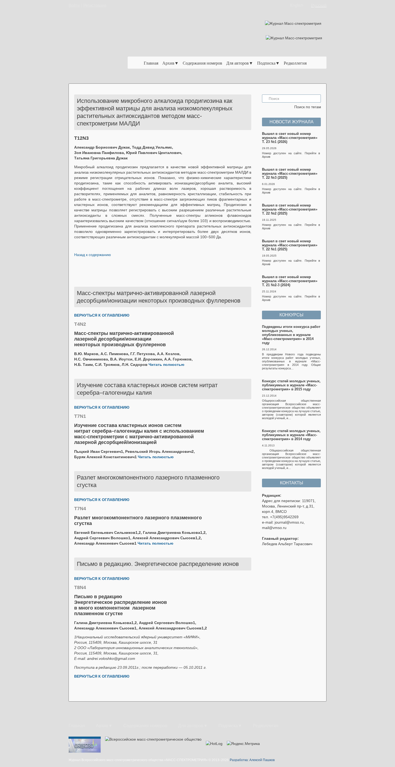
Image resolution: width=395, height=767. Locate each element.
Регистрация (94, 5)
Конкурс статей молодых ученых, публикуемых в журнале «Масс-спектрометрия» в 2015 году (291, 385)
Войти (74, 5)
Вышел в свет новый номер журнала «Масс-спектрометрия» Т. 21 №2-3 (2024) (289, 281)
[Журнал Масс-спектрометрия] (102, 47)
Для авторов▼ (239, 63)
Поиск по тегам (307, 107)
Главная (151, 63)
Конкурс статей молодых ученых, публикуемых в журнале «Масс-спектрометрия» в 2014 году (291, 435)
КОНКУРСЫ (291, 315)
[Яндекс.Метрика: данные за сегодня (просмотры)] (243, 743)
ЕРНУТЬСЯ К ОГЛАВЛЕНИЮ (103, 315)
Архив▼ (170, 63)
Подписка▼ (268, 63)
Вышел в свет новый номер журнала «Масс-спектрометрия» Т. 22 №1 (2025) (289, 245)
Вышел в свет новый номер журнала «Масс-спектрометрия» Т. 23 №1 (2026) (289, 138)
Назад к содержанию (92, 255)
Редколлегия (295, 63)
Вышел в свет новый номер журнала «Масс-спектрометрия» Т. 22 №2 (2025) (289, 209)
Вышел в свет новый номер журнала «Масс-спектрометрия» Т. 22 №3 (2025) (289, 173)
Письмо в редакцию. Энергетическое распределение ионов (158, 564)
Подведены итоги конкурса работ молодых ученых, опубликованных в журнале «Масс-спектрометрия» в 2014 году (291, 335)
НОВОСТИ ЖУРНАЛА (292, 122)
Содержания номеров (202, 63)
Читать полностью (166, 364)
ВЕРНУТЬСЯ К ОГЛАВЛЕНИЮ (101, 407)
